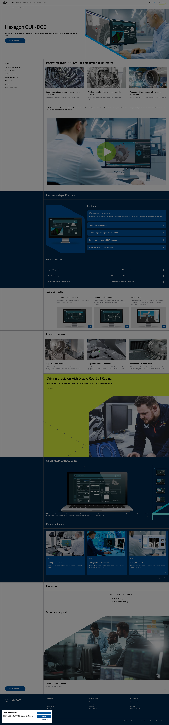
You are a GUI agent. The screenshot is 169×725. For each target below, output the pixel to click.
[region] (27, 716)
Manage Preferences (44, 719)
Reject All (44, 716)
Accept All (44, 713)
